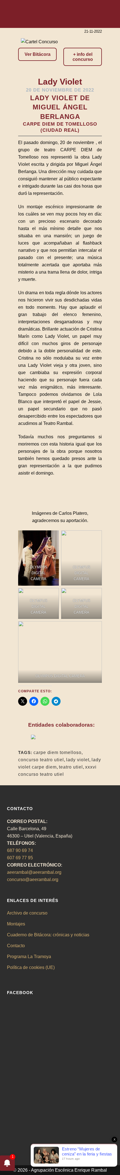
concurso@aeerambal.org (32, 879)
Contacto (16, 945)
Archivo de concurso (27, 913)
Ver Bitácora (38, 54)
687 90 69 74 (20, 850)
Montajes (16, 924)
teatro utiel (71, 767)
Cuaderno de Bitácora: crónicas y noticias (48, 934)
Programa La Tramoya (29, 956)
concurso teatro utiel (41, 759)
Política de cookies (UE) (31, 967)
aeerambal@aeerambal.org (34, 872)
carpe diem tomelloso (57, 752)
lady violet (77, 759)
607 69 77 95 (20, 857)
